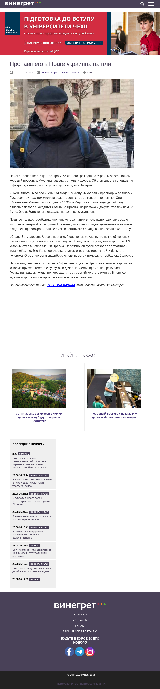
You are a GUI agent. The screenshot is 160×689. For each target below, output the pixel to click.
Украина (24, 454)
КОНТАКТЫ (80, 620)
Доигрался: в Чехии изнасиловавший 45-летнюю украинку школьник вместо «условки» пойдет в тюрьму (29, 462)
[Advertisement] (72, 322)
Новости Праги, (51, 72)
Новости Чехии (70, 72)
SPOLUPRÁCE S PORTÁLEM (80, 631)
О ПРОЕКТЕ (80, 614)
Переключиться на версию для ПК (81, 683)
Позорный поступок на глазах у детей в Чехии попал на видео (114, 415)
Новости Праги (39, 493)
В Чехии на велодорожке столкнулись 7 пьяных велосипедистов (27, 534)
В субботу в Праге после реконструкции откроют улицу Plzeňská (31, 501)
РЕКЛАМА (80, 626)
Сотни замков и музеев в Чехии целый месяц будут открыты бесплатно (39, 417)
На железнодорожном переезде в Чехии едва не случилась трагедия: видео (32, 482)
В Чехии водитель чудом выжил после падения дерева (31, 517)
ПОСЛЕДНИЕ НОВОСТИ (28, 444)
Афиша (34, 545)
